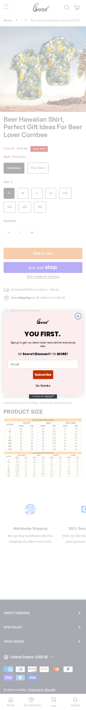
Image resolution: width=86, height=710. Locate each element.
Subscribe (43, 374)
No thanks (43, 386)
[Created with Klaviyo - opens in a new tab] (43, 396)
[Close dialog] (78, 316)
